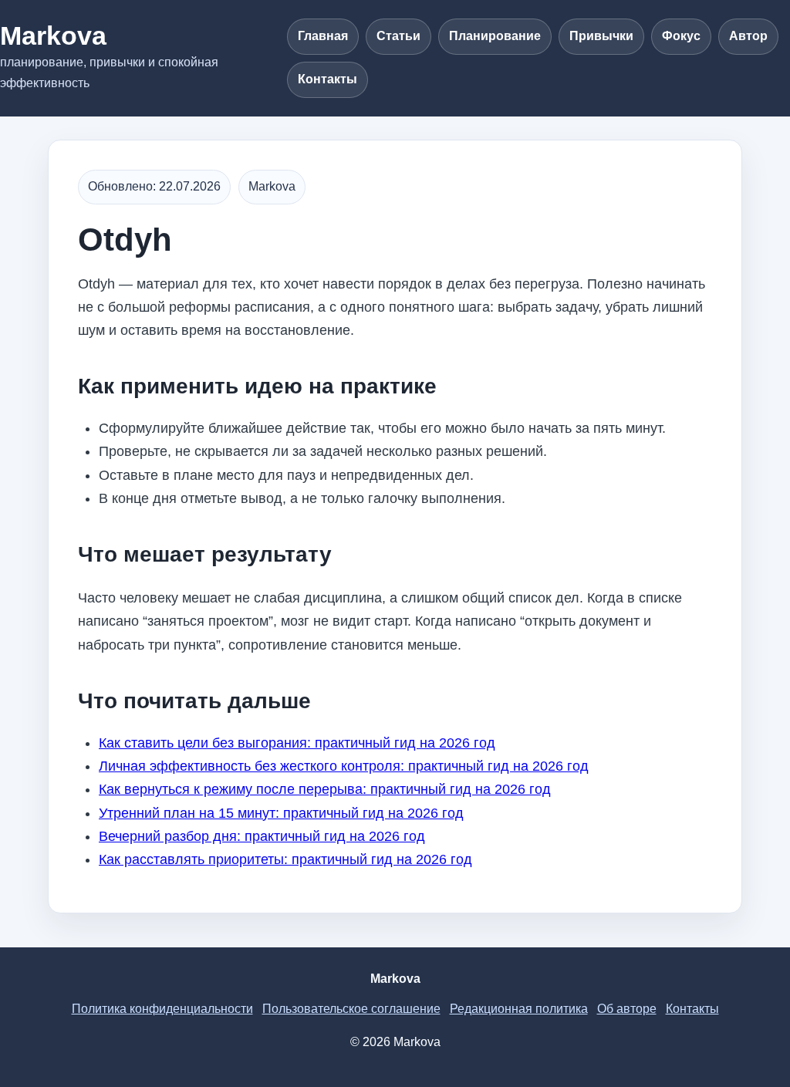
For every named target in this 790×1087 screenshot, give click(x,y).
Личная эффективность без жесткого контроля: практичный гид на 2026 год (344, 766)
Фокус (681, 35)
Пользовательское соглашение (351, 1008)
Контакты (327, 79)
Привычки (601, 35)
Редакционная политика (519, 1008)
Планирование (495, 35)
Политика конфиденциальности (162, 1008)
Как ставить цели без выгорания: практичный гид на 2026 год (297, 743)
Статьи (398, 35)
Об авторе (627, 1008)
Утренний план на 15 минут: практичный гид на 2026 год (281, 813)
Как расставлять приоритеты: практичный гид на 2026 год (285, 859)
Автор (748, 35)
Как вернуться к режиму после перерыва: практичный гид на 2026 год (325, 789)
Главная (323, 35)
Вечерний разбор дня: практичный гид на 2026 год (262, 836)
